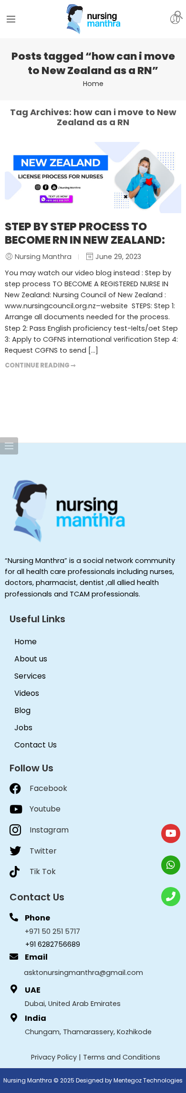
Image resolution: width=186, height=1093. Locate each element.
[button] (179, 14)
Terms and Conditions (121, 1057)
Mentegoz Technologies (148, 1080)
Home (93, 83)
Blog (22, 710)
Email (36, 957)
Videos (26, 693)
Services (30, 676)
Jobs (23, 727)
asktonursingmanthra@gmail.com (83, 972)
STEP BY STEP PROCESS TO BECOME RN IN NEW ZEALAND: (85, 233)
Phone (37, 917)
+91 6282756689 (52, 944)
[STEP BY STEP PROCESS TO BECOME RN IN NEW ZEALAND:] (93, 177)
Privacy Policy (54, 1057)
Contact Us (35, 744)
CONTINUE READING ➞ (40, 365)
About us (30, 658)
